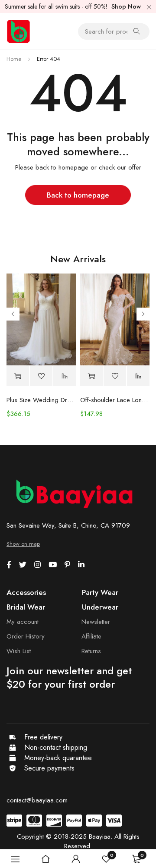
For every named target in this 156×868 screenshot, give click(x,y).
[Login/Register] (75, 859)
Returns (91, 651)
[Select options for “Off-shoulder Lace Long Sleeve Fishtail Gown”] (91, 376)
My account (22, 621)
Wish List (18, 651)
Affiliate (91, 636)
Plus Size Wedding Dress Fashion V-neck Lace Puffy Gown (41, 400)
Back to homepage (78, 195)
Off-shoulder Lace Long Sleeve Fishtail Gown (115, 400)
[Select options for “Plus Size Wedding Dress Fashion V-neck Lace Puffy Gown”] (17, 376)
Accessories (26, 592)
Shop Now (126, 6)
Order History (25, 636)
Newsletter (95, 621)
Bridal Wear (25, 607)
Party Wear (100, 592)
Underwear (100, 607)
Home (13, 59)
